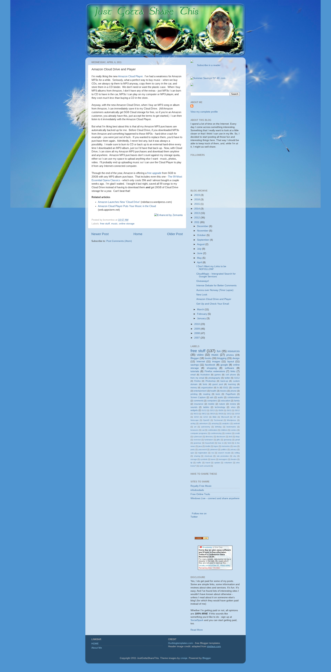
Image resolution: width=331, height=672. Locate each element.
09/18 (220, 414)
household (209, 443)
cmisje (183, 658)
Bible (215, 417)
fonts (205, 384)
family (237, 401)
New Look (201, 294)
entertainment (200, 391)
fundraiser (208, 440)
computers (212, 401)
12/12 (205, 417)
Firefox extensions (215, 371)
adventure (203, 423)
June (200, 253)
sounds (193, 407)
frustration (205, 374)
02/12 (237, 378)
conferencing (216, 433)
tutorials (194, 371)
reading (206, 394)
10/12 (229, 414)
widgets (194, 410)
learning (232, 384)
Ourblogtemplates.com (180, 643)
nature (222, 404)
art (195, 427)
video (200, 354)
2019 (197, 195)
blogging (222, 358)
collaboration (233, 397)
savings (194, 364)
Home (137, 234)
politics (224, 449)
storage (193, 459)
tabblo (206, 407)
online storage (126, 223)
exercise (197, 440)
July (199, 248)
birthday (218, 427)
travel (207, 463)
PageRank (231, 394)
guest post (217, 384)
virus (233, 407)
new (235, 446)
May (199, 258)
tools (218, 394)
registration (202, 453)
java (200, 446)
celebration (212, 430)
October (202, 235)
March (201, 309)
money (193, 387)
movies (223, 391)
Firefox (197, 381)
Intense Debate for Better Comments (216, 285)
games (217, 374)
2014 (197, 208)
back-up (224, 381)
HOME (95, 643)
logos (216, 446)
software (229, 368)
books (208, 358)
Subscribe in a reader (208, 65)
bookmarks (231, 427)
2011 (197, 222)
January (202, 318)
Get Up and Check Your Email (212, 303)
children (224, 430)
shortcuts (208, 456)
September (203, 240)
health (213, 391)
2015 (197, 204)
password (202, 449)
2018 (197, 199)
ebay (237, 437)
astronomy (205, 427)
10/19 (196, 417)
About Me (96, 647)
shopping (212, 368)
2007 (197, 337)
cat (203, 430)
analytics (226, 423)
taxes (213, 459)
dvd (230, 437)
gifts (218, 440)
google (224, 364)
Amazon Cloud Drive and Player (213, 299)
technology (220, 407)
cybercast (197, 437)
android (236, 423)
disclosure (221, 437)
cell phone (231, 374)
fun (219, 351)
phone (233, 391)
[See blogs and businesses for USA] (201, 538)
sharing (197, 456)
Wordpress (231, 420)
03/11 (225, 387)
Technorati (218, 420)
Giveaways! (202, 281)
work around (204, 466)
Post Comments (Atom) (119, 241)
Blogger (194, 358)
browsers (194, 430)
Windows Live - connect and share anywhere (214, 498)
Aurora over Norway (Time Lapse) (214, 290)
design (236, 358)
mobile (211, 404)
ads (211, 397)
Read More (196, 630)
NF (235, 417)
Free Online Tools (200, 494)
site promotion (223, 456)
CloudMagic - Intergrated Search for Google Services (216, 275)
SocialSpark (196, 620)
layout (230, 361)
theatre (234, 459)
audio (220, 397)
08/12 (204, 414)
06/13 (196, 414)
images (216, 361)
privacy (233, 449)
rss (212, 453)
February (202, 314)
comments (198, 401)
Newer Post (100, 234)
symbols (203, 459)
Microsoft (225, 417)
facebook (210, 364)
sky (234, 456)
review (233, 404)
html (229, 443)
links (232, 371)
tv (218, 387)
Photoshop (210, 381)
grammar (197, 443)
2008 (197, 333)
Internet (201, 361)
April (200, 262)
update (217, 463)
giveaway (228, 440)
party (192, 449)
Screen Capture (198, 397)
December (203, 226)
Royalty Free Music (201, 486)
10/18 (237, 414)
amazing (215, 423)
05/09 (220, 410)
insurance (198, 404)
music (114, 223)
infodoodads (197, 490)
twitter (227, 378)
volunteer (228, 463)
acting (192, 423)
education (225, 401)
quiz (192, 453)
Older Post (175, 234)
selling (237, 453)
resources (234, 351)
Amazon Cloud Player (130, 76)
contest (228, 433)
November (203, 230)
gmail (237, 440)
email (193, 374)
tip (191, 463)
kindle (207, 446)
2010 (197, 324)
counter (236, 387)
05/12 (237, 410)
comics (234, 430)
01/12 (204, 410)
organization (207, 387)
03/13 (212, 410)
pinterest (214, 449)
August (201, 244)
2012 (197, 217)
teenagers (223, 459)
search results (224, 453)
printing (194, 394)
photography (214, 378)
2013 (197, 213)
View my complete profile (204, 111)
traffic (199, 463)
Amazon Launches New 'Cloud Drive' (119, 202)
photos (230, 355)
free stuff (105, 223)
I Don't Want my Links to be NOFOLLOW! (211, 267)
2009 (197, 328)
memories (226, 446)
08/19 (212, 414)
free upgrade (154, 173)
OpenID (206, 420)
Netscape (194, 420)
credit (237, 433)
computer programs (198, 433)
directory (209, 437)
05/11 (229, 410)
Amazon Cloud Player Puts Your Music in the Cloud (127, 206)
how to (220, 443)
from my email (197, 378)
